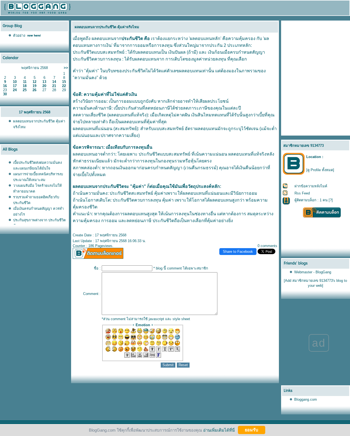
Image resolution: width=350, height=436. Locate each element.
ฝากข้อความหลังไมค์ (310, 186)
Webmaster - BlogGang (312, 272)
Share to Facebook (238, 251)
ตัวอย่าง (19, 35)
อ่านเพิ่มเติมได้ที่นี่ (219, 430)
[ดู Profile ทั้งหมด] (320, 170)
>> (66, 68)
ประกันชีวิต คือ (135, 38)
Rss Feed (302, 193)
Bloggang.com (305, 399)
